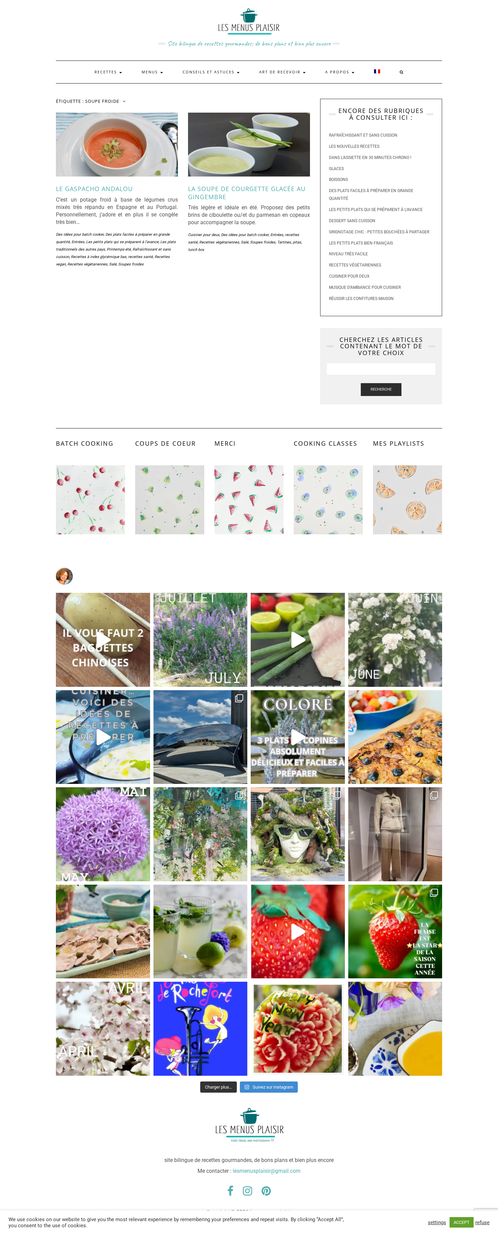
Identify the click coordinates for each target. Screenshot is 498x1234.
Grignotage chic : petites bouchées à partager (379, 232)
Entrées (77, 242)
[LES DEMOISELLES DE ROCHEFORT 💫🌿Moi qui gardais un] (200, 1029)
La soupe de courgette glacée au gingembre (247, 193)
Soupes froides (131, 264)
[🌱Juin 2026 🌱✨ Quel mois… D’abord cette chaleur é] (395, 640)
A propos (338, 71)
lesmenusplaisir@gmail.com (266, 1171)
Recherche (381, 389)
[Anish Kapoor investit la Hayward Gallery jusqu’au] (200, 737)
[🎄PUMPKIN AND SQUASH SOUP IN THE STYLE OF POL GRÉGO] (395, 1029)
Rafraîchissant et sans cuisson (363, 135)
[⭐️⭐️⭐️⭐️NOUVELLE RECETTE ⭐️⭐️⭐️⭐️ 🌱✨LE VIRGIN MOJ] (200, 932)
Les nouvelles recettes (354, 146)
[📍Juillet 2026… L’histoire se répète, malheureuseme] (200, 640)
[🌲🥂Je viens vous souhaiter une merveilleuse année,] (298, 1029)
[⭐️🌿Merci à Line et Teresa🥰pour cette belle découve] (200, 834)
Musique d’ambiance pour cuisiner (365, 287)
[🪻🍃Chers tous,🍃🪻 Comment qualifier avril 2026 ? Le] (103, 1029)
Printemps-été (119, 249)
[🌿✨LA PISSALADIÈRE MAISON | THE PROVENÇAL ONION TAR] (395, 737)
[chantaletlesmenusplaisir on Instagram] (249, 576)
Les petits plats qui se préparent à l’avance (376, 209)
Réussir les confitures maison (361, 298)
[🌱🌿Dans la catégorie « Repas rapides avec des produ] (298, 737)
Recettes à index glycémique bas (98, 257)
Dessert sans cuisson (352, 220)
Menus (151, 71)
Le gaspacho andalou (94, 189)
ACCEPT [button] (462, 1222)
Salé (113, 264)
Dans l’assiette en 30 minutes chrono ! (370, 157)
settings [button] (437, 1222)
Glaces (336, 168)
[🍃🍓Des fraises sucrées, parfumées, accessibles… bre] (395, 932)
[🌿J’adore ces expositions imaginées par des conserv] (395, 834)
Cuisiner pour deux (203, 235)
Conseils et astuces (209, 71)
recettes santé (140, 257)
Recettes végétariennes (87, 264)
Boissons (338, 179)
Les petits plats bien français (361, 243)
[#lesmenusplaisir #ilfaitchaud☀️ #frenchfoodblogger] (103, 737)
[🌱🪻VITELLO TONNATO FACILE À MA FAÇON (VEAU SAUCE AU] (103, 932)
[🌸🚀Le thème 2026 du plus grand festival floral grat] (298, 834)
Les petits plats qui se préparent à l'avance (122, 242)
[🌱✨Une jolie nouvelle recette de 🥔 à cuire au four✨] (103, 640)
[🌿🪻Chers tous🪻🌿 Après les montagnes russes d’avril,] (103, 834)
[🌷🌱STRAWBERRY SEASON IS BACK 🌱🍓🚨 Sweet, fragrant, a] (298, 932)
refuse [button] (482, 1222)
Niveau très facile (348, 254)
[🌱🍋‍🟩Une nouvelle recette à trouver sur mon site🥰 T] (298, 640)
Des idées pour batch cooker (80, 234)
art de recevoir (280, 71)
